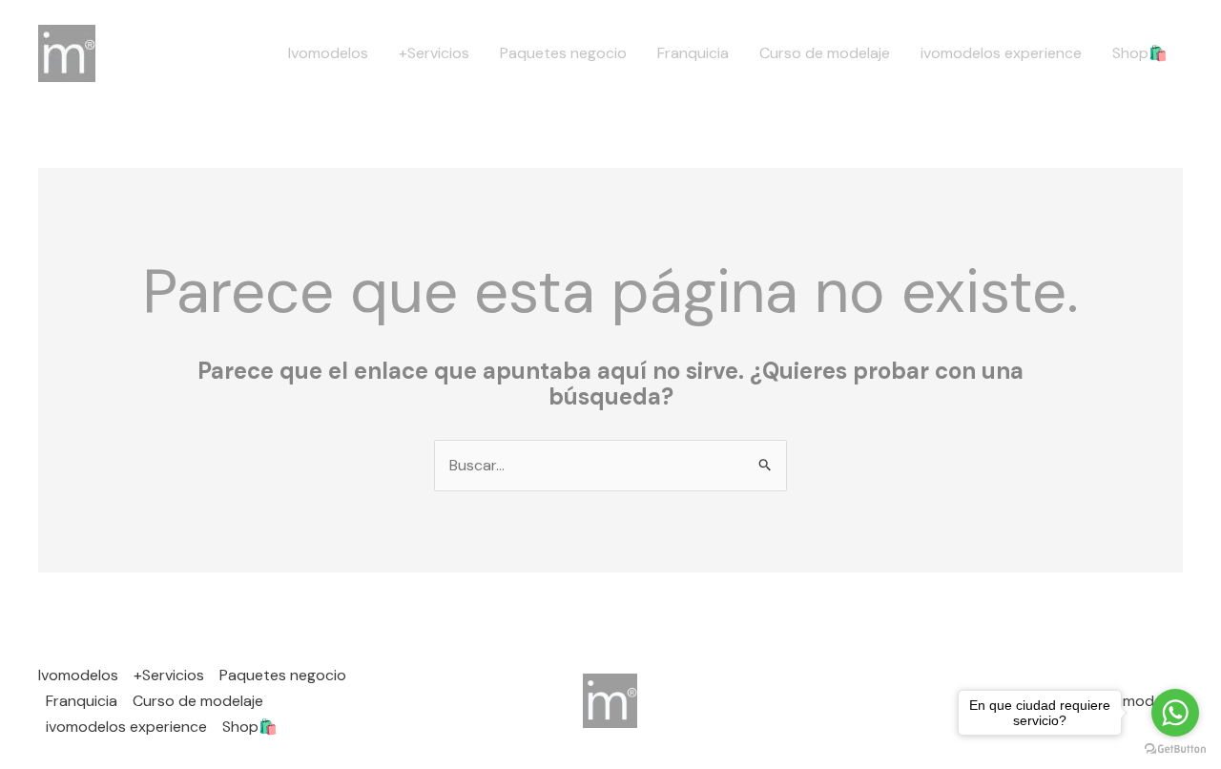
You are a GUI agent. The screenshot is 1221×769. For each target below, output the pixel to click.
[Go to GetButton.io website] (1175, 749)
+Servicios (434, 53)
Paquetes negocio (563, 53)
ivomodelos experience (1001, 53)
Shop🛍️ (1140, 53)
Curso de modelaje (824, 53)
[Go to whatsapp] (1175, 713)
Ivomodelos (328, 53)
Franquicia (693, 53)
